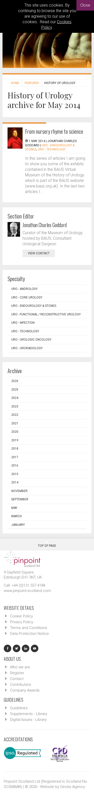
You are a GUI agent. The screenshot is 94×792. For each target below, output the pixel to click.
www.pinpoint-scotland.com (27, 590)
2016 (14, 465)
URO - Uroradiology (27, 348)
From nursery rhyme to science (54, 131)
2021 (14, 423)
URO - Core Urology (26, 297)
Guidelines (19, 708)
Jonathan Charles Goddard (45, 225)
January (18, 525)
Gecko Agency (72, 786)
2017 (14, 457)
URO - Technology (52, 149)
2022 (14, 415)
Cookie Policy (21, 616)
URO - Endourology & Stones (33, 306)
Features (32, 83)
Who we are (20, 667)
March (16, 516)
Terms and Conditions (28, 627)
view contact (39, 253)
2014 (14, 482)
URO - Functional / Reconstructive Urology (46, 314)
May (14, 508)
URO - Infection (23, 322)
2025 (14, 389)
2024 (14, 398)
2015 (14, 474)
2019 (14, 440)
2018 (14, 448)
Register (17, 673)
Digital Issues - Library (28, 719)
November (19, 491)
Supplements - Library (28, 714)
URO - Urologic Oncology (31, 339)
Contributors (20, 684)
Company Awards (25, 690)
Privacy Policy (21, 622)
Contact (17, 678)
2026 (14, 381)
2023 (14, 406)
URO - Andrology (24, 289)
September (19, 499)
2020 (14, 431)
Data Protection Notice (29, 633)
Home (15, 83)
